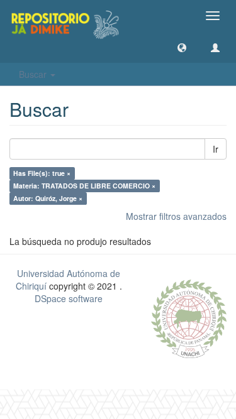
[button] (182, 47)
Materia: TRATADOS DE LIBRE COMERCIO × (84, 185)
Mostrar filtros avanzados (176, 216)
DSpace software (69, 298)
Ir (215, 149)
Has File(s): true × (41, 173)
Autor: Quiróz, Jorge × (47, 198)
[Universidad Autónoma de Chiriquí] (189, 317)
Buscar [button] (34, 74)
